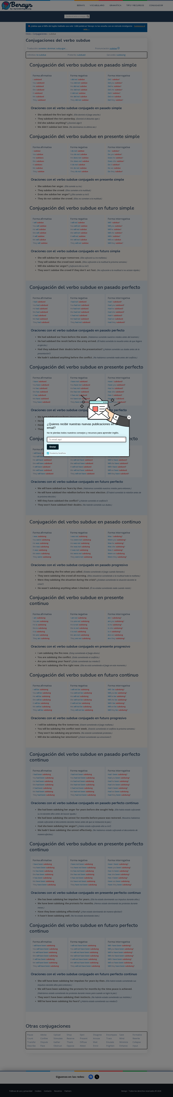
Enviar (53, 447)
